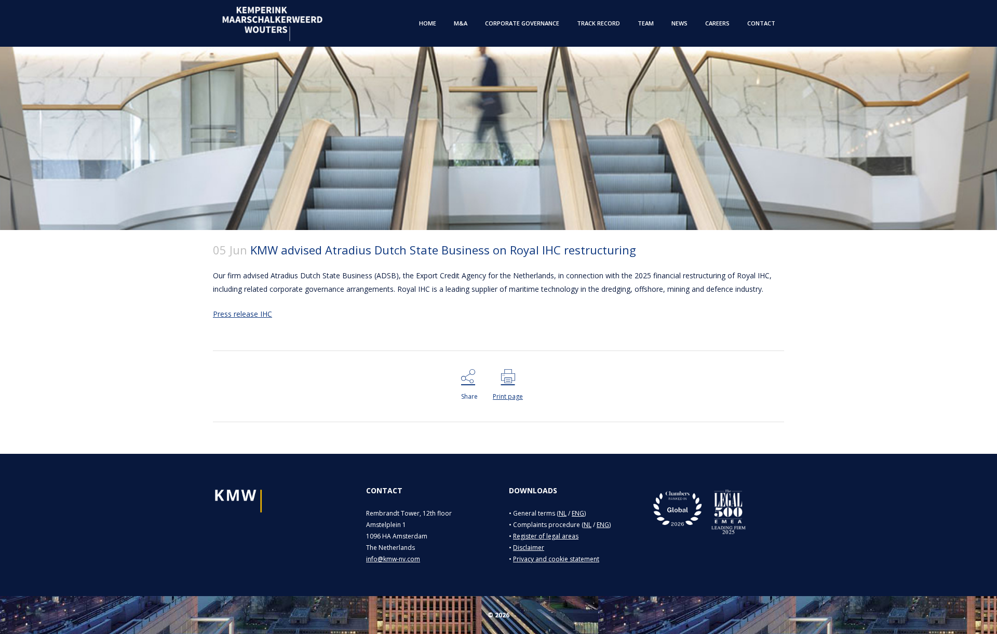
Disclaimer (528, 547)
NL (563, 513)
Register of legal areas (545, 536)
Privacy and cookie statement (556, 559)
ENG (578, 513)
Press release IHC (242, 314)
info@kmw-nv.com (393, 559)
